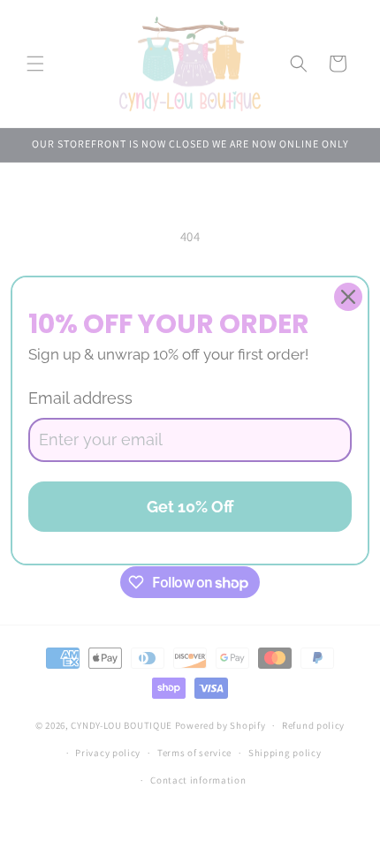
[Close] (348, 297)
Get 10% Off (190, 506)
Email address (80, 398)
